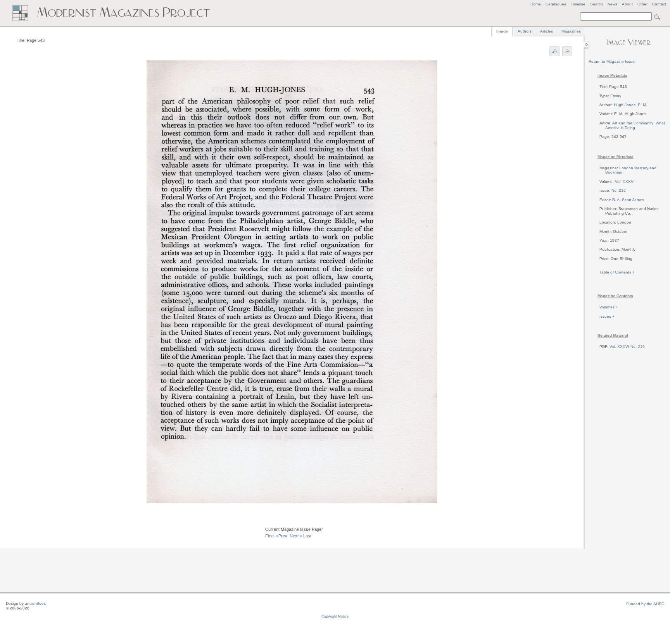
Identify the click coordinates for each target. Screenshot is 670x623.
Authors (525, 31)
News (612, 4)
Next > (296, 536)
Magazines (571, 31)
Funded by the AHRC (645, 604)
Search (596, 4)
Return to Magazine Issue (612, 61)
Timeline (578, 4)
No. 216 (618, 190)
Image (502, 31)
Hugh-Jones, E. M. (630, 105)
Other (642, 4)
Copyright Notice (335, 616)
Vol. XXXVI (625, 181)
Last (307, 536)
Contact (659, 4)
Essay (615, 96)
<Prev (281, 536)
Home (535, 4)
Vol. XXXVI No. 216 (627, 346)
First (269, 536)
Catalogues (556, 4)
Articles (546, 31)
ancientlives (35, 603)
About (627, 4)
